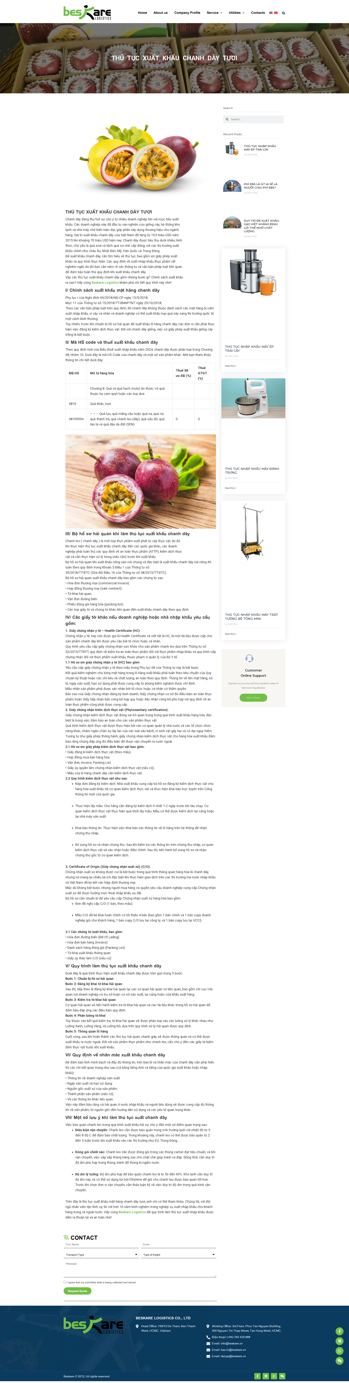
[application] (220, 12)
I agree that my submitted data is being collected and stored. (101, 1282)
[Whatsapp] (340, 1351)
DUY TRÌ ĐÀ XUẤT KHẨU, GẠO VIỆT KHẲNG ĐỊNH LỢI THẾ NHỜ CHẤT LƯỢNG (261, 226)
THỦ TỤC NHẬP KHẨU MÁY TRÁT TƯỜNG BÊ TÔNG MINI (251, 617)
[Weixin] (340, 1361)
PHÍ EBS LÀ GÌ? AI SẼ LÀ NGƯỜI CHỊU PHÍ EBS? (260, 185)
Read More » (230, 366)
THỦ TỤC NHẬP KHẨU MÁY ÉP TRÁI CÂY (260, 147)
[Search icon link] (283, 12)
